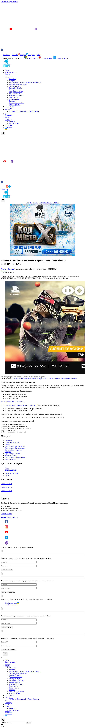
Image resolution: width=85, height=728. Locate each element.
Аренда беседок (14, 86)
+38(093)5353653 (32, 203)
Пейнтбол (12, 79)
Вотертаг (8, 452)
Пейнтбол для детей (12, 442)
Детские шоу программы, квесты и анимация (25, 82)
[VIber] (12, 187)
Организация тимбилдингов (15, 457)
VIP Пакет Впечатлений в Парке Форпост (24, 111)
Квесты (7, 74)
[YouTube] (4, 187)
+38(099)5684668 (45, 203)
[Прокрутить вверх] (2, 654)
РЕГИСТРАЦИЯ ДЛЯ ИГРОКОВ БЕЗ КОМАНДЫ (19, 405)
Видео (7, 117)
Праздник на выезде (16, 92)
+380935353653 (32, 58)
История (12, 121)
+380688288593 (62, 58)
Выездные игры (14, 90)
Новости (4, 271)
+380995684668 (47, 58)
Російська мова (10, 605)
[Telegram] (9, 187)
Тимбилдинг (13, 97)
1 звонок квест (10, 72)
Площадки (8, 115)
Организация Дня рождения (15, 448)
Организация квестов (12, 453)
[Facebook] (2, 187)
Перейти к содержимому (9, 2)
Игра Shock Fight (11, 459)
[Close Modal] (1, 551)
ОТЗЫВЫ (8, 125)
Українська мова (11, 603)
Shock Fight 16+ (14, 105)
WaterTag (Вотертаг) (16, 95)
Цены (7, 70)
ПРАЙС (56, 203)
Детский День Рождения (18, 84)
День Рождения (14, 93)
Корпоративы (14, 99)
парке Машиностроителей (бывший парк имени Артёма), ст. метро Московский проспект (44, 378)
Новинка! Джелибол (16, 103)
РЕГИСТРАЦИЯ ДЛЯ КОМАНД (12, 402)
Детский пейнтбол (15, 88)
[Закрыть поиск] (3, 720)
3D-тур (7, 113)
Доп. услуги (9, 106)
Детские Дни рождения (13, 450)
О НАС (7, 706)
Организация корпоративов (15, 446)
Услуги (7, 666)
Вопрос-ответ (14, 123)
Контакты (8, 127)
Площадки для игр (11, 473)
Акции (7, 697)
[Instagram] (7, 187)
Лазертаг (12, 80)
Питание (12, 101)
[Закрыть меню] (1, 657)
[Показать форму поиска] (3, 133)
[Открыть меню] (3, 200)
